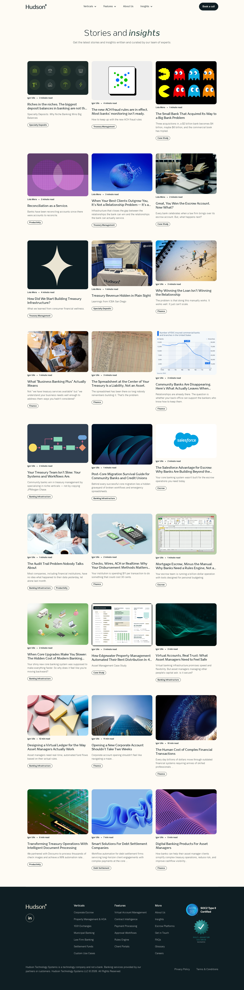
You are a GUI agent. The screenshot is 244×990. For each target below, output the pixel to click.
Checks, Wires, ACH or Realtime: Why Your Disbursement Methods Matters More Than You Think (120, 566)
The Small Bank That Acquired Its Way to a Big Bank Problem (186, 116)
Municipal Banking (84, 933)
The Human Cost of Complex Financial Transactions (184, 752)
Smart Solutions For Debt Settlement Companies (119, 846)
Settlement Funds (83, 946)
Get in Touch (162, 933)
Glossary (160, 946)
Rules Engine (122, 939)
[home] (36, 6)
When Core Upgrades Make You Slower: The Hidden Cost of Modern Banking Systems (57, 657)
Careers (159, 953)
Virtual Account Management (131, 912)
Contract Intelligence (126, 919)
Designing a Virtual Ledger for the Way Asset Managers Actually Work (56, 747)
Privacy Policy (182, 969)
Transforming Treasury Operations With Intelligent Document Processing (57, 846)
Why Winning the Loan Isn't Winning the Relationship (183, 293)
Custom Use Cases (84, 953)
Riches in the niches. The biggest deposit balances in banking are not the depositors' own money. (57, 107)
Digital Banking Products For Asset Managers (182, 846)
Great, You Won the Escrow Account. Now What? (183, 205)
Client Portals (122, 946)
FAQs (158, 939)
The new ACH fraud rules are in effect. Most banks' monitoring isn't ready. (120, 112)
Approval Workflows (126, 933)
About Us (128, 6)
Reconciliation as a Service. (47, 206)
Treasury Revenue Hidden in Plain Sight (121, 296)
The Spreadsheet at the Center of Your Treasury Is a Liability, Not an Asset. (120, 384)
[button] (89, 6)
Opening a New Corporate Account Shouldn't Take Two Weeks (118, 747)
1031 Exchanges (82, 926)
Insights (159, 919)
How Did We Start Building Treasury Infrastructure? (54, 301)
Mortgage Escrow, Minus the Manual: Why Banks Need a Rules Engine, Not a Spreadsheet (185, 566)
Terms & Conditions (207, 969)
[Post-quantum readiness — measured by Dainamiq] (201, 930)
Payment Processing (126, 926)
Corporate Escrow (84, 912)
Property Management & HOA (90, 919)
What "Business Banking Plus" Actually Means (56, 384)
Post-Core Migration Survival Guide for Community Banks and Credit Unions (121, 476)
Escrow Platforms (165, 926)
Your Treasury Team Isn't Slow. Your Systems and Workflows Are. (54, 474)
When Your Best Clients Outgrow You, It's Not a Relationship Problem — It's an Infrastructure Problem (121, 203)
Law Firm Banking (84, 939)
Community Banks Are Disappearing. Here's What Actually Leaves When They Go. (183, 387)
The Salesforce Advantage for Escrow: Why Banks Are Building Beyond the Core (184, 470)
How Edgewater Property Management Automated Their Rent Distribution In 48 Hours (122, 658)
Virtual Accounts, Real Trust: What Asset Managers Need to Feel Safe (182, 657)
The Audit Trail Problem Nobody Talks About (55, 566)
